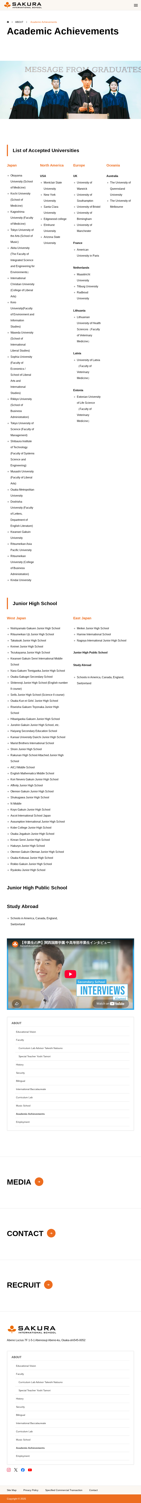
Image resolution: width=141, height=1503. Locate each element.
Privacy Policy (30, 1490)
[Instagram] (9, 1470)
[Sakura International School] (22, 5)
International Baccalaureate (31, 1089)
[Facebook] (23, 1470)
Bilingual (20, 1081)
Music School (23, 1105)
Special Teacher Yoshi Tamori (35, 1056)
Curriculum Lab (24, 1097)
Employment (23, 1122)
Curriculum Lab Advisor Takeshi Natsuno (41, 1048)
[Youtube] (30, 1470)
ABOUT (16, 1023)
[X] (16, 1470)
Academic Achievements (30, 1113)
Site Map (12, 1490)
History (20, 1064)
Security (20, 1072)
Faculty (20, 1040)
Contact (93, 1490)
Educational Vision (26, 1031)
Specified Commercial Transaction (63, 1490)
